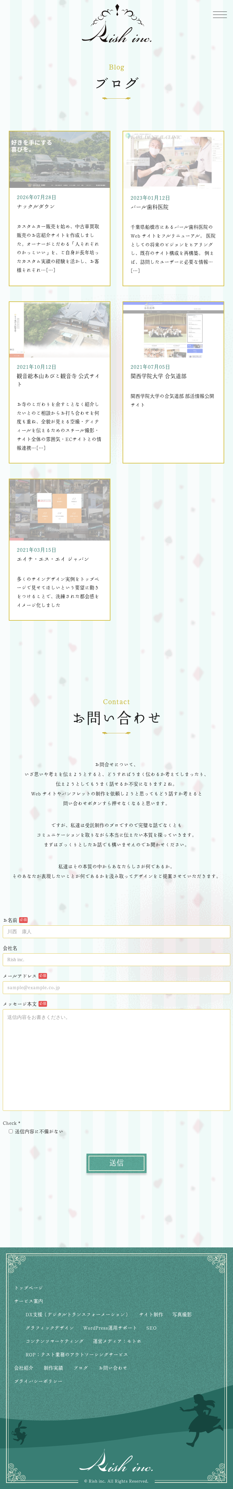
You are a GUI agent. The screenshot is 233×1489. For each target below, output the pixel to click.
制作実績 (53, 1368)
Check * (12, 1123)
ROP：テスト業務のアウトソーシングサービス (76, 1355)
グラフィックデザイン (49, 1328)
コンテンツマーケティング (54, 1341)
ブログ (80, 1368)
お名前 (10, 920)
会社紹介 (23, 1368)
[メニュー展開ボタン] (220, 15)
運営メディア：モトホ (117, 1341)
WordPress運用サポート (110, 1328)
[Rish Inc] (116, 23)
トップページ (28, 1288)
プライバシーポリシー (38, 1382)
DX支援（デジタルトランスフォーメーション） (77, 1315)
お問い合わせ (112, 1368)
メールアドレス (20, 976)
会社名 (10, 948)
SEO (151, 1328)
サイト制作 (151, 1315)
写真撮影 (182, 1315)
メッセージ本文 (20, 1004)
